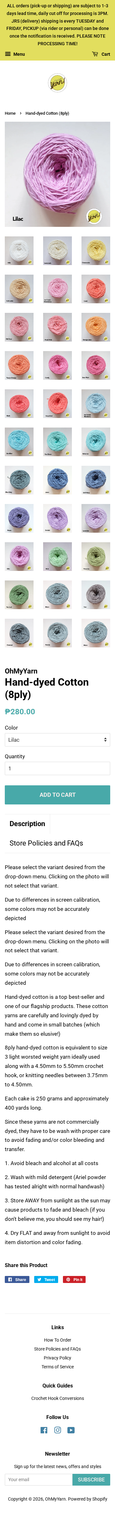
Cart (105, 54)
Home (10, 113)
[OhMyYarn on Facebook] (44, 1431)
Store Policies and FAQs (46, 843)
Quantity (15, 756)
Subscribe (91, 1480)
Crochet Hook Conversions (57, 1398)
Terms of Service (58, 1367)
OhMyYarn (55, 1499)
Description (27, 824)
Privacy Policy (57, 1358)
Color (11, 727)
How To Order (57, 1340)
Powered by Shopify (87, 1499)
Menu (18, 54)
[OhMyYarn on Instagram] (57, 1431)
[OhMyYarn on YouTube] (71, 1431)
